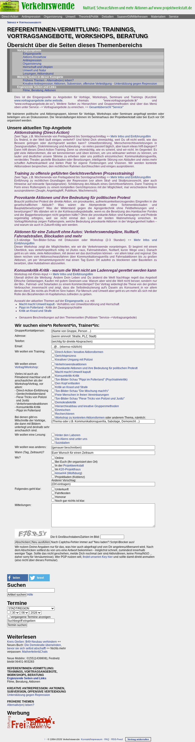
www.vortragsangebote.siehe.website (38, 100)
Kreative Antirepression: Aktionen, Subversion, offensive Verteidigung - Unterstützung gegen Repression (90, 83)
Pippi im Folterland (31, 307)
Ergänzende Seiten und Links (26, 678)
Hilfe (30, 594)
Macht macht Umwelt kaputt (36, 304)
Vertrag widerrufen (138, 739)
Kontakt (85, 739)
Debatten (108, 16)
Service (174, 16)
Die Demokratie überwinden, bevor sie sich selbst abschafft (34, 646)
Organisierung (53, 16)
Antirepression (31, 16)
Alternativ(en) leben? (20, 705)
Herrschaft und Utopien (38, 67)
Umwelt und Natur (34, 70)
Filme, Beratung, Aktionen (39, 90)
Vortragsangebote (30, 22)
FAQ (106, 739)
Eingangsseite (32, 53)
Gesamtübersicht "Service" (106, 107)
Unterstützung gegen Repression (28, 695)
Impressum (96, 739)
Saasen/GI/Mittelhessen (132, 16)
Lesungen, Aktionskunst (38, 73)
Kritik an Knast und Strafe (35, 311)
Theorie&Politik (88, 16)
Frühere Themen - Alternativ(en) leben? (48, 80)
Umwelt (70, 16)
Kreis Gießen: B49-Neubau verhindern (32, 641)
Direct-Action (10, 16)
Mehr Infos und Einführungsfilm (131, 136)
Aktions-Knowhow (34, 57)
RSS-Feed (117, 739)
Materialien (158, 16)
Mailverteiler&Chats (35, 651)
